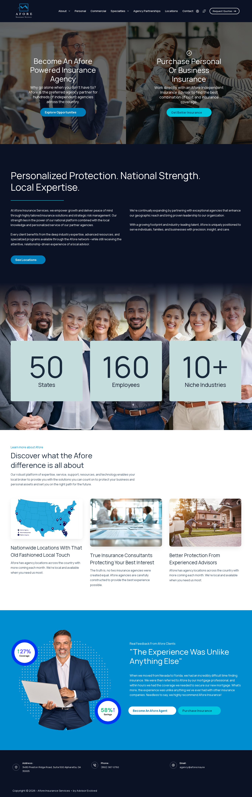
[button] (63, 112)
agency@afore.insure (192, 767)
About (62, 11)
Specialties (118, 11)
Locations (171, 11)
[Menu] (204, 11)
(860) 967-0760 (110, 767)
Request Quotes (222, 11)
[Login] (197, 11)
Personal (80, 11)
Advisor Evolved (87, 791)
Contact (187, 11)
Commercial (98, 11)
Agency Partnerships (146, 11)
